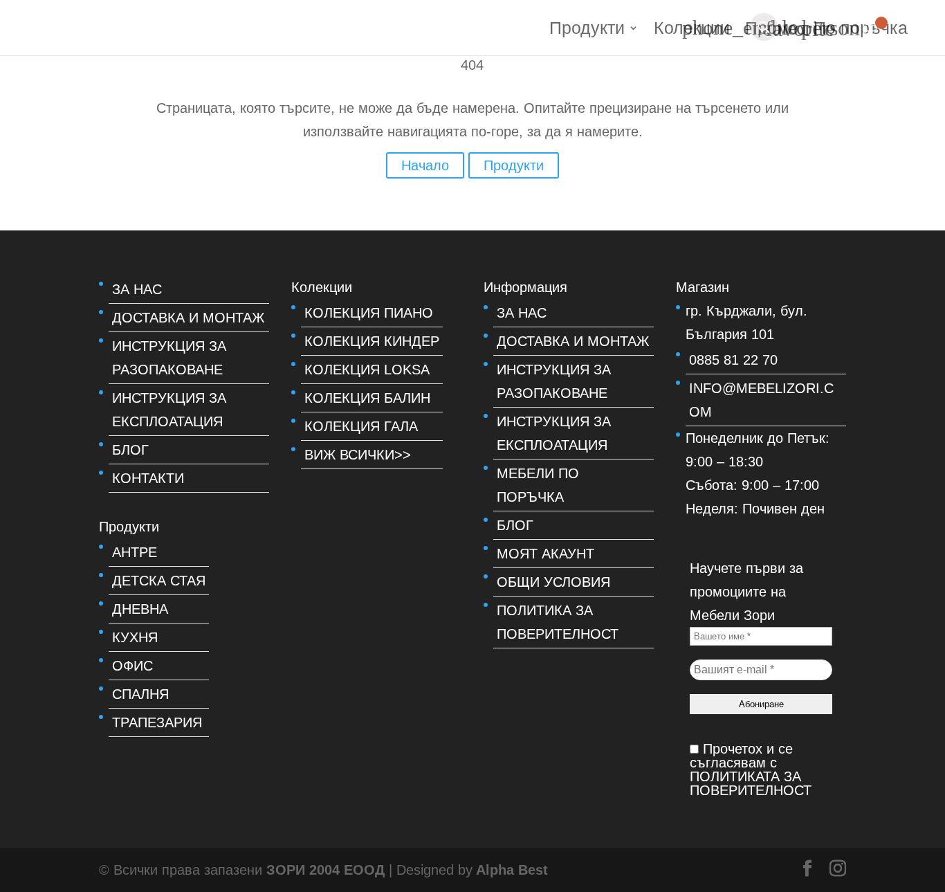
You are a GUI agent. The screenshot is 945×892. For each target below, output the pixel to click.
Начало (425, 165)
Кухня (135, 637)
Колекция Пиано (368, 312)
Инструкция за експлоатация (169, 409)
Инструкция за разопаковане (169, 357)
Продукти (587, 30)
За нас (137, 289)
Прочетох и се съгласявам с (750, 769)
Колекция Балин (367, 398)
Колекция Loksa (367, 369)
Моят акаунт (545, 553)
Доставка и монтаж (188, 317)
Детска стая (158, 580)
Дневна (140, 609)
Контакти (148, 478)
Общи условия (553, 582)
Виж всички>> (357, 454)
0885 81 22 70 (733, 359)
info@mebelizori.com (761, 400)
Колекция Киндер (371, 341)
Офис (132, 665)
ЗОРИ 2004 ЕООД (327, 869)
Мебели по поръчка (538, 485)
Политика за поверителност (557, 622)
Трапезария (157, 722)
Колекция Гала (361, 426)
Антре (134, 552)
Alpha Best (512, 869)
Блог (130, 449)
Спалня (140, 694)
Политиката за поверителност (750, 783)
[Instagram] (837, 870)
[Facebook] (807, 870)
